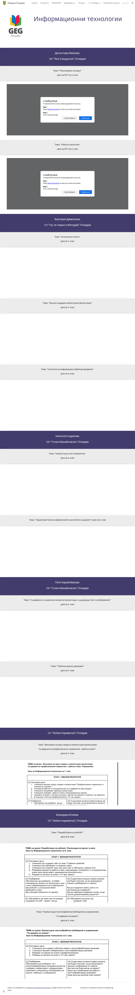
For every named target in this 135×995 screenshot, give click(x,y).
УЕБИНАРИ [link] (56, 3)
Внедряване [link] (69, 3)
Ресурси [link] (81, 3)
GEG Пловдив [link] (93, 3)
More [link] (124, 3)
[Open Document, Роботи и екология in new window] (124, 160)
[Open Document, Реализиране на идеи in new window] (124, 86)
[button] (132, 2)
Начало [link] (35, 3)
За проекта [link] (44, 3)
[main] (77, 18)
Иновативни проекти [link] (111, 3)
